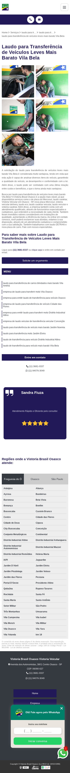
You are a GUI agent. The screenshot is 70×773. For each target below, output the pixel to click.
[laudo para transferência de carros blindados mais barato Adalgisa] (52, 81)
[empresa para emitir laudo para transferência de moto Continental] (18, 115)
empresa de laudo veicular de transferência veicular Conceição (34, 321)
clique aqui (37, 250)
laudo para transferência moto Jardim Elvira (24, 333)
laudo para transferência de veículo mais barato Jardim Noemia (34, 327)
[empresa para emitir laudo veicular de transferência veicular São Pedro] (18, 150)
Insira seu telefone (37, 724)
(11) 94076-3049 (36, 370)
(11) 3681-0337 (21, 250)
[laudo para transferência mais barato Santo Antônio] (52, 115)
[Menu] (64, 7)
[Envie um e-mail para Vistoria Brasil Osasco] (39, 19)
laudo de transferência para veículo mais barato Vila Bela (31, 345)
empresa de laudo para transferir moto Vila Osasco (28, 292)
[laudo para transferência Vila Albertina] (18, 81)
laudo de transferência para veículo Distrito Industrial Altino (31, 339)
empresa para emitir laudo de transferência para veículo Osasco (34, 298)
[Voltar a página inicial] (5, 7)
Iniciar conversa (37, 741)
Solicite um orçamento (35, 260)
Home (35, 693)
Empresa (35, 703)
